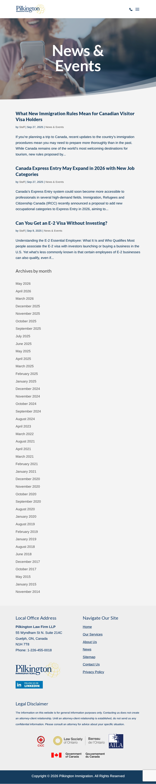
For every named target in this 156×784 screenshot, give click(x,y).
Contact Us (91, 664)
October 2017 (26, 569)
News (87, 649)
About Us (90, 642)
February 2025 (27, 374)
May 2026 (23, 284)
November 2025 (28, 313)
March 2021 (25, 456)
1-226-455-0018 (131, 11)
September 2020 (28, 501)
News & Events (54, 127)
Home (87, 627)
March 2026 (25, 299)
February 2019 (27, 532)
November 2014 (28, 592)
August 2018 (25, 547)
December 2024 (28, 389)
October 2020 (26, 494)
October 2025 (26, 321)
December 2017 (28, 562)
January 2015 (26, 584)
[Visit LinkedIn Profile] (29, 685)
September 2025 (28, 328)
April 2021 (23, 449)
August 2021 (25, 441)
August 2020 (25, 509)
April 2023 (23, 426)
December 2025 (28, 306)
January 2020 (26, 516)
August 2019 (25, 524)
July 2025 (23, 336)
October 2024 (26, 404)
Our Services (93, 634)
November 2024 (28, 396)
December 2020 (28, 479)
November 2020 (28, 486)
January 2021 (26, 471)
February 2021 (27, 464)
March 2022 (25, 434)
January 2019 (26, 539)
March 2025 (25, 366)
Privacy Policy (93, 672)
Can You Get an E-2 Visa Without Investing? (61, 223)
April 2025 (23, 359)
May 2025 (23, 351)
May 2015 (23, 577)
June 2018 (24, 554)
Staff (22, 127)
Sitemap (89, 657)
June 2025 (24, 344)
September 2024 (28, 411)
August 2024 (25, 419)
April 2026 (23, 291)
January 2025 (26, 381)
